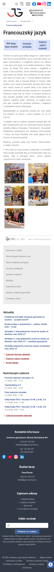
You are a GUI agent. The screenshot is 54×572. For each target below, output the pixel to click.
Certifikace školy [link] (13, 298)
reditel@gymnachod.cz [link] (27, 480)
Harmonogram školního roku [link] (18, 256)
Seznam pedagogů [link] (14, 268)
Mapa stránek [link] (46, 557)
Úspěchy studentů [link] (28, 502)
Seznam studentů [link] (14, 274)
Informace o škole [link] (14, 250)
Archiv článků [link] (12, 363)
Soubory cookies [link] (36, 564)
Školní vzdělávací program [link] (17, 262)
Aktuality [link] (9, 280)
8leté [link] (13, 43)
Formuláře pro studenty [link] (28, 509)
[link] (50, 564)
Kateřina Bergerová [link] (42, 239)
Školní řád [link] (28, 506)
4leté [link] (7, 47)
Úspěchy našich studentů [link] (43, 45)
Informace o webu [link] (14, 561)
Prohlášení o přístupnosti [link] (14, 564)
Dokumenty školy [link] (13, 286)
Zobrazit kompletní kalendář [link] (19, 415)
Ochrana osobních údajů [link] (37, 561)
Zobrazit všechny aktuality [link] (18, 354)
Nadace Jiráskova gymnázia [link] (18, 292)
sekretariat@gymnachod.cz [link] (27, 445)
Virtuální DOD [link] (25, 21)
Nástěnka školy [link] (28, 499)
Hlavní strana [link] (11, 21)
